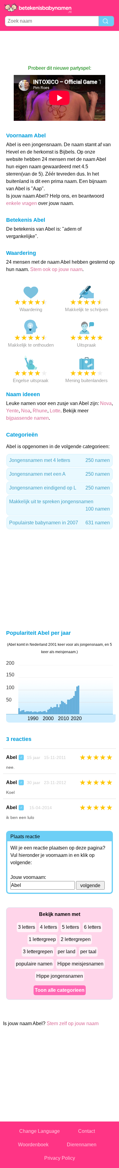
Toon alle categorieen (60, 990)
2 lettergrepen (76, 939)
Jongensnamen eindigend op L (59, 487)
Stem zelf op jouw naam (73, 1023)
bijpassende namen (27, 418)
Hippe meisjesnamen (80, 963)
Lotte (55, 410)
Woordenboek (33, 1144)
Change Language (39, 1131)
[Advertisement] (59, 47)
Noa (25, 410)
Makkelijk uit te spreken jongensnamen (59, 505)
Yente (12, 410)
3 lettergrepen (38, 951)
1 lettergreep (42, 939)
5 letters (70, 927)
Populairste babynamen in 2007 (59, 522)
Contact (86, 1131)
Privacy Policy (59, 1158)
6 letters (92, 927)
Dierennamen (81, 1144)
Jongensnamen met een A (59, 474)
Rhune (40, 410)
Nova (106, 403)
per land (66, 951)
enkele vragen (21, 203)
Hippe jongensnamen (59, 976)
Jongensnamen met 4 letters (59, 460)
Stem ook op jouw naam (56, 269)
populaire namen (34, 963)
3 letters (26, 927)
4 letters (48, 927)
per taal (88, 951)
